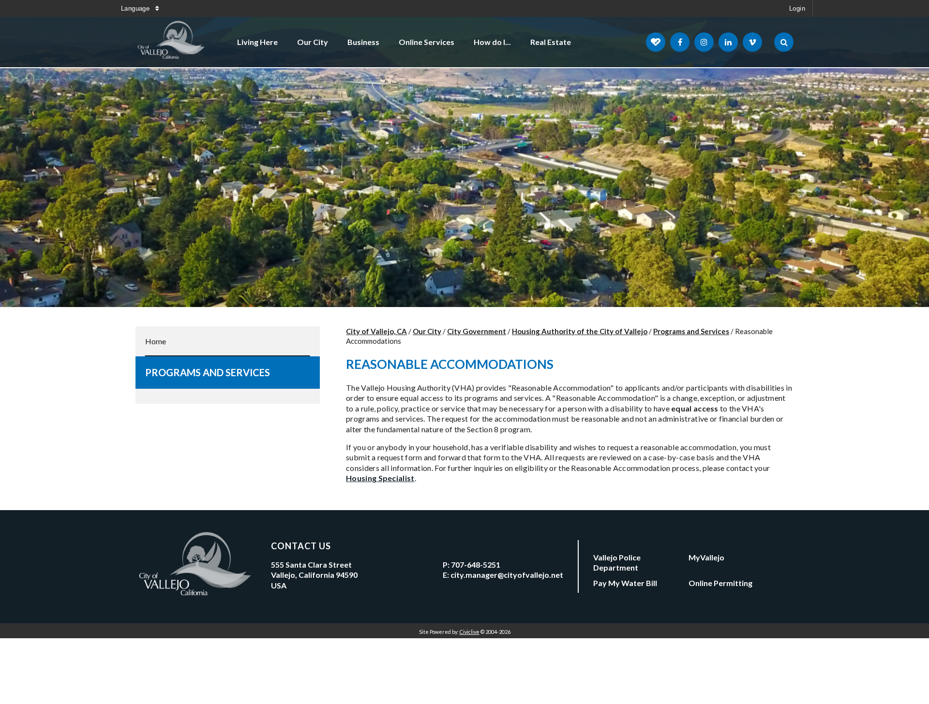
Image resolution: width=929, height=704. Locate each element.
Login (797, 8)
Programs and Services (207, 372)
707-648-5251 (475, 564)
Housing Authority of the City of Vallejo (579, 331)
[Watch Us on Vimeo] (752, 42)
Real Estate (550, 41)
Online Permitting (720, 582)
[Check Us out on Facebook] (679, 42)
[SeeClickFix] (655, 42)
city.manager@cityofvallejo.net (506, 574)
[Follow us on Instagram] (704, 42)
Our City (312, 41)
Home (155, 341)
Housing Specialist (380, 478)
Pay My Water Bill (625, 582)
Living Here (257, 41)
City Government (476, 331)
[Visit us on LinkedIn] (728, 42)
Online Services (426, 41)
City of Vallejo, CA (376, 331)
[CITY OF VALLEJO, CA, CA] (171, 42)
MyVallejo (706, 557)
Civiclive (469, 632)
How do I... (492, 41)
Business (363, 41)
